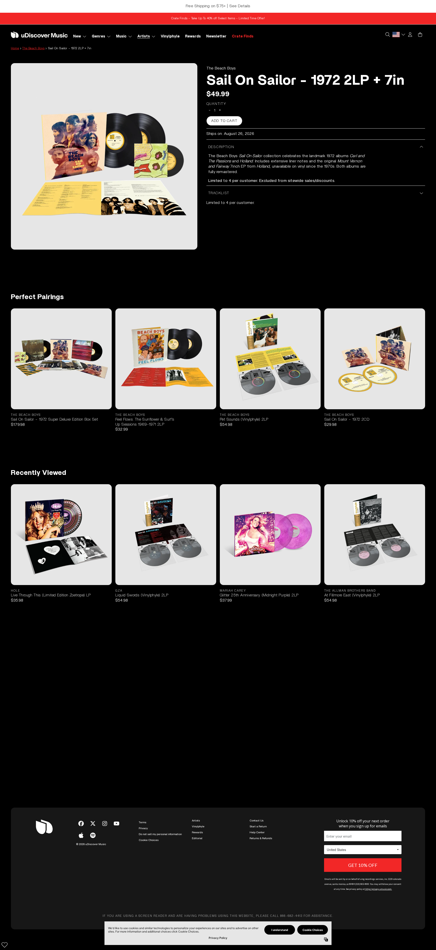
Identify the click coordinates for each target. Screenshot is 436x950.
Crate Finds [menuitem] (242, 36)
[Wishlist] (4, 944)
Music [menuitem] (121, 36)
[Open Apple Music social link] (81, 835)
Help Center (257, 832)
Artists (196, 820)
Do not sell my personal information (160, 834)
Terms (142, 822)
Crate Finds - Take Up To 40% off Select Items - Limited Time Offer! (218, 18)
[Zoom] (104, 156)
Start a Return (258, 826)
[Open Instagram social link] (105, 823)
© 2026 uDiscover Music (91, 844)
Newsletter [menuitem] (216, 36)
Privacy (143, 828)
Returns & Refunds (261, 838)
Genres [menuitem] (98, 36)
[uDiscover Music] (39, 34)
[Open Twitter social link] (93, 823)
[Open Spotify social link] (93, 835)
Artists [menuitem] (143, 36)
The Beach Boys (33, 48)
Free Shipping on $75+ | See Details (218, 6)
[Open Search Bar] (387, 34)
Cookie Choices (149, 840)
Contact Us (256, 820)
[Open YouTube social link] (116, 823)
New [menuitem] (77, 36)
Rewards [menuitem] (193, 36)
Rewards (197, 832)
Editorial (197, 838)
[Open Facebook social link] (81, 823)
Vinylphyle (198, 826)
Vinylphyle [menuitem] (170, 36)
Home (15, 48)
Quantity (216, 104)
